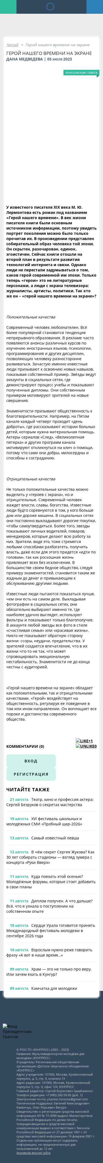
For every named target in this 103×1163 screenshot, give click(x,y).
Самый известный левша (55, 837)
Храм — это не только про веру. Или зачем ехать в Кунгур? (49, 971)
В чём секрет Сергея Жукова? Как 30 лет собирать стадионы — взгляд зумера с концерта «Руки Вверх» (50, 857)
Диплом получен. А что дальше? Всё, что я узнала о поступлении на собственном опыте (49, 906)
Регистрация (31, 774)
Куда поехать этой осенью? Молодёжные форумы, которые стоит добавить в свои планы (51, 881)
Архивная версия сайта (33, 1153)
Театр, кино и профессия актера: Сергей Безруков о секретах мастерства (50, 802)
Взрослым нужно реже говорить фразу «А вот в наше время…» (49, 952)
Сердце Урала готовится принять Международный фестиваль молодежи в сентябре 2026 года (50, 930)
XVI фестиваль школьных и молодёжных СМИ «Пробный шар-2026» (44, 821)
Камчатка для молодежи (54, 988)
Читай (12, 44)
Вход (31, 761)
